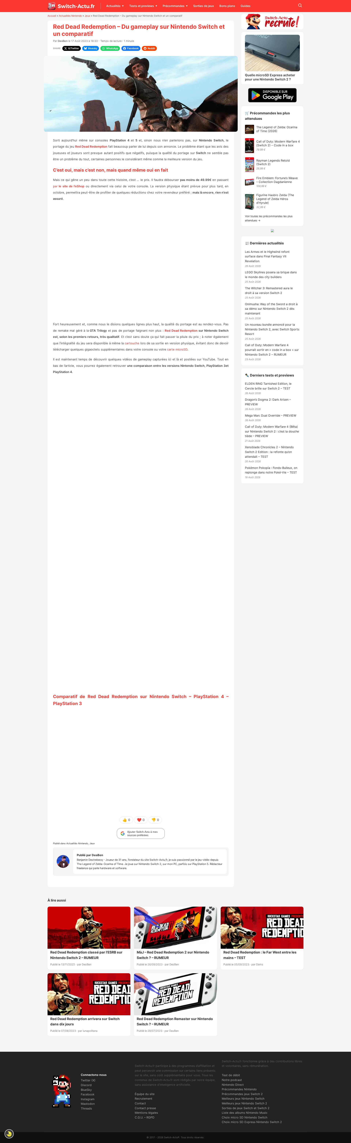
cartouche (132, 343)
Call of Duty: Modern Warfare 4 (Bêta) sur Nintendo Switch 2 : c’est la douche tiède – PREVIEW (272, 431)
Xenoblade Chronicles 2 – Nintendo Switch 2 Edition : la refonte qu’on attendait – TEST (269, 451)
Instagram (88, 1099)
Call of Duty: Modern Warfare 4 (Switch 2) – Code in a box (278, 143)
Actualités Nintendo (70, 15)
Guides (245, 6)
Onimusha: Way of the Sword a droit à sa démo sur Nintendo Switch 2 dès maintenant (271, 308)
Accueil (52, 15)
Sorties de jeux (203, 6)
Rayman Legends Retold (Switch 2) (273, 162)
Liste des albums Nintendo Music (244, 1112)
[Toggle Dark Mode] (9, 1133)
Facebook (88, 1094)
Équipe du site (144, 1094)
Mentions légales (146, 1112)
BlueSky (86, 1090)
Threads (86, 1108)
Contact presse (145, 1108)
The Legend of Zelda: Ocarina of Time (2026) (276, 129)
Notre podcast (232, 1080)
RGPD (150, 1117)
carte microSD (177, 349)
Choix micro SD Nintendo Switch (244, 1117)
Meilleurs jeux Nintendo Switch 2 (244, 1103)
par (68, 186)
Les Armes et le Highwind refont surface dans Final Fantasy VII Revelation (267, 256)
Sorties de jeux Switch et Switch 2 (245, 1108)
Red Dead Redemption (181, 330)
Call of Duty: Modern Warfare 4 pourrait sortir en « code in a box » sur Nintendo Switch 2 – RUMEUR (272, 349)
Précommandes (173, 6)
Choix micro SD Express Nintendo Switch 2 (252, 1122)
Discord (86, 1085)
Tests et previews (141, 6)
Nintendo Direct (233, 1084)
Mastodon (88, 1103)
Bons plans (227, 6)
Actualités (113, 6)
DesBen (63, 40)
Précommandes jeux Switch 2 (242, 1094)
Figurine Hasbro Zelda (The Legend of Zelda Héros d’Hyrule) (275, 199)
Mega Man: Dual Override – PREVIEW (270, 415)
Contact (140, 1103)
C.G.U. (139, 1117)
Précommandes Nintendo (239, 1089)
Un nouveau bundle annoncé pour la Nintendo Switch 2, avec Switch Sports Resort (272, 329)
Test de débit (231, 1075)
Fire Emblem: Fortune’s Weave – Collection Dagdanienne (277, 180)
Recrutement (143, 1098)
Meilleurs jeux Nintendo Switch (243, 1098)
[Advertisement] (141, 262)
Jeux (87, 15)
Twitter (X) (88, 1080)
